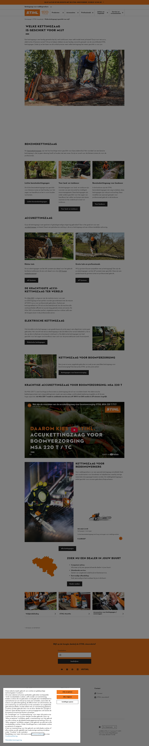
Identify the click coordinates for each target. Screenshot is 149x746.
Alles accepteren (67, 692)
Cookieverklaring (11, 736)
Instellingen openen (67, 702)
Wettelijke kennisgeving (13, 740)
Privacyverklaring (38, 734)
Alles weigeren (67, 697)
